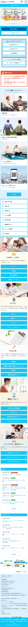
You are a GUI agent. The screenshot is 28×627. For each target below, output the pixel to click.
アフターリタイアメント (13, 461)
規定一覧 (3, 612)
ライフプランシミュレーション (13, 457)
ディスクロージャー (5, 577)
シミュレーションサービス (14, 421)
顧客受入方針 (4, 600)
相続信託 (14, 370)
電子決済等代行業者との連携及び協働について (10, 598)
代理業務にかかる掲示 (5, 613)
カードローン (14, 322)
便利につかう (13, 399)
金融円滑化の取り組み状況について (8, 588)
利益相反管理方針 (4, 591)
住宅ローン (13, 314)
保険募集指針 (4, 579)
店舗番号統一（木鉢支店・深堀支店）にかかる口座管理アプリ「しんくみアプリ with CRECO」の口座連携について (13, 488)
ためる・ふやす (13, 257)
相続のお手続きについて (13, 374)
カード (13, 266)
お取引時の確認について (6, 584)
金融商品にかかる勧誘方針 (6, 575)
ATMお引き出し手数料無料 (14, 408)
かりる (13, 303)
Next (26, 563)
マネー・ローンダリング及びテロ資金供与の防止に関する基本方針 (14, 603)
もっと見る (13, 194)
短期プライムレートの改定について (10, 534)
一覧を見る (13, 508)
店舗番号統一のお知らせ (7, 474)
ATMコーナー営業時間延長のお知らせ (10, 480)
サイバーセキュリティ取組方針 (7, 601)
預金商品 (14, 270)
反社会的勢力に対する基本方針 (7, 582)
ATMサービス (14, 412)
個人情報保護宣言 (4, 589)
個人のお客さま (14, 29)
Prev (1, 563)
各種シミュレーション (14, 279)
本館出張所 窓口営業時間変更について (11, 541)
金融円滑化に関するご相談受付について (9, 581)
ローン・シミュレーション (14, 327)
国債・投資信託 (13, 275)
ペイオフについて (4, 586)
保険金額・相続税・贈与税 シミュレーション (13, 366)
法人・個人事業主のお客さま (14, 32)
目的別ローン (14, 318)
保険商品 (14, 361)
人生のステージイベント (13, 453)
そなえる (13, 351)
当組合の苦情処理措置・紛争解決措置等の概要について (12, 593)
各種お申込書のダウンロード (13, 416)
